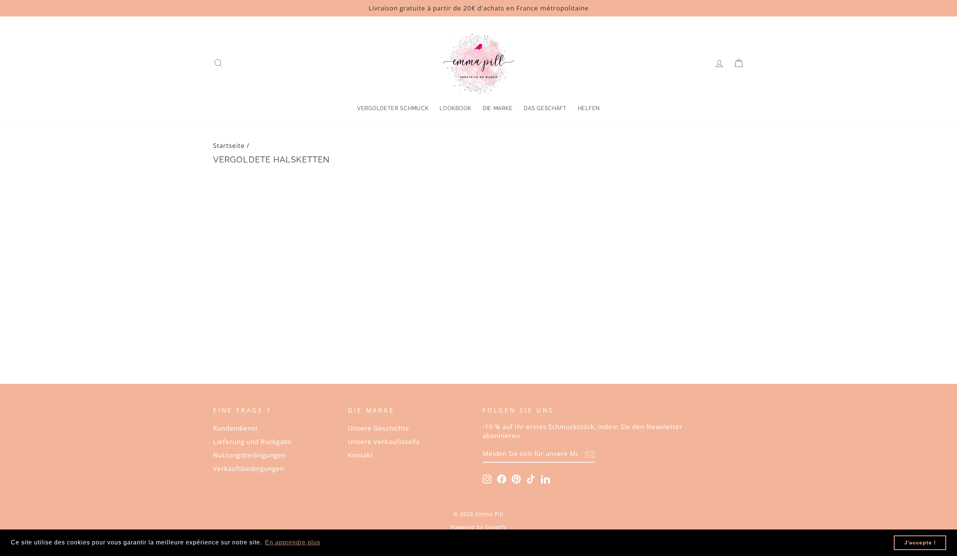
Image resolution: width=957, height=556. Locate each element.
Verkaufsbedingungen (248, 468)
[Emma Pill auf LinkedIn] (545, 478)
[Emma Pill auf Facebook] (501, 478)
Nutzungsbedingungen (249, 455)
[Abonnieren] (590, 454)
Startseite (229, 145)
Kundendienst (235, 428)
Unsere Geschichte (378, 428)
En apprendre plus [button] (292, 542)
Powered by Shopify (478, 527)
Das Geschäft (545, 108)
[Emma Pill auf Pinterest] (516, 478)
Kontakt (360, 455)
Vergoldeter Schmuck (392, 108)
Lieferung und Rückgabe (252, 441)
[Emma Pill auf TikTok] (530, 478)
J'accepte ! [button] (920, 543)
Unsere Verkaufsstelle (384, 441)
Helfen (589, 108)
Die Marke (498, 108)
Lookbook (455, 108)
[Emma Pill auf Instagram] (487, 478)
